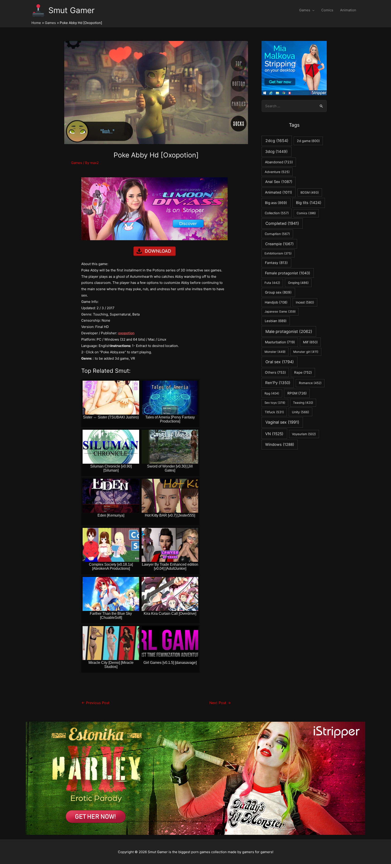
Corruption (277, 234)
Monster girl (305, 352)
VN (274, 433)
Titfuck (274, 412)
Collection (277, 213)
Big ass (276, 203)
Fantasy (276, 263)
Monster (275, 352)
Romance (310, 383)
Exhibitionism (278, 253)
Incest (305, 302)
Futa (272, 283)
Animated (278, 192)
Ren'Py (277, 382)
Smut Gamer (71, 10)
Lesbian (275, 321)
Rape (303, 372)
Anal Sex (278, 181)
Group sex (278, 292)
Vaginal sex (282, 422)
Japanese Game (280, 311)
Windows (279, 444)
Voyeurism (304, 434)
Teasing (303, 402)
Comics (327, 10)
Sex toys (275, 402)
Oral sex (279, 361)
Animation (348, 10)
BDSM (309, 192)
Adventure (277, 172)
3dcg (276, 151)
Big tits (308, 202)
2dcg (276, 140)
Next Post (220, 703)
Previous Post (95, 703)
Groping (298, 283)
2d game (308, 141)
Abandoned (279, 162)
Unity (300, 412)
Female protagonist (287, 273)
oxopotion (126, 333)
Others (275, 372)
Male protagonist (288, 331)
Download (158, 251)
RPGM (297, 393)
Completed (282, 223)
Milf (310, 342)
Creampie (279, 244)
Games (304, 10)
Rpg (272, 393)
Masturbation (280, 342)
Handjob (276, 302)
